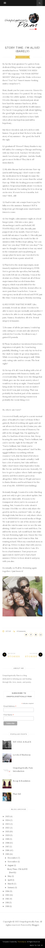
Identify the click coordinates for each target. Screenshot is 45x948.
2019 (7, 839)
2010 (7, 906)
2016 (7, 850)
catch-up (22, 57)
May (9, 876)
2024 (7, 820)
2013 (7, 895)
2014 (7, 891)
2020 (7, 835)
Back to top (35, 945)
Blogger (35, 925)
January (11, 887)
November (12, 861)
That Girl (17, 794)
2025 (7, 816)
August (11, 865)
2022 (7, 828)
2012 (7, 899)
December (12, 858)
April (10, 880)
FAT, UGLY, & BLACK (22, 742)
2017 (7, 846)
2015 (7, 854)
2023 (7, 824)
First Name (9, 715)
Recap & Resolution (21, 781)
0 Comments (21, 631)
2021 (7, 831)
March (10, 883)
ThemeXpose (22, 942)
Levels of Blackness (21, 755)
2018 (7, 843)
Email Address (10, 706)
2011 (7, 902)
